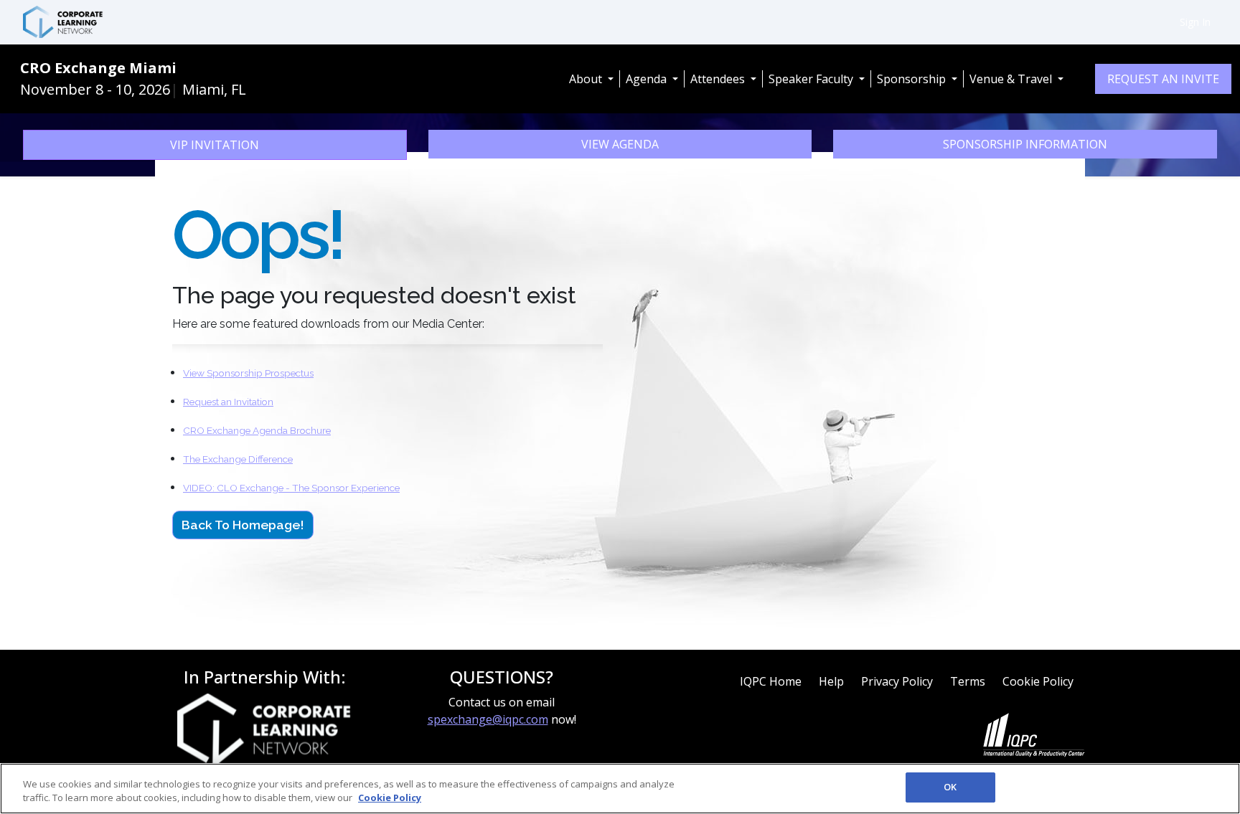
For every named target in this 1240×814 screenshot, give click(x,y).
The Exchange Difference (238, 459)
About (587, 79)
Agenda (648, 79)
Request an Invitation (228, 401)
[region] (620, 788)
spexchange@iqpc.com (488, 719)
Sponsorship (913, 79)
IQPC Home (771, 681)
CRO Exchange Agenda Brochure (257, 430)
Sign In (1195, 22)
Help (831, 681)
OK (950, 786)
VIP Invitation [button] (214, 145)
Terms (967, 681)
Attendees (719, 79)
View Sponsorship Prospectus (248, 373)
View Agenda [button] (620, 144)
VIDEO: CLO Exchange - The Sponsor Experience (291, 487)
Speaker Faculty (812, 79)
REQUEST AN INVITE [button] (1163, 79)
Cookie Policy (1038, 681)
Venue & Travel (1012, 79)
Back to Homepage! (243, 524)
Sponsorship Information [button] (1025, 144)
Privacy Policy (897, 681)
